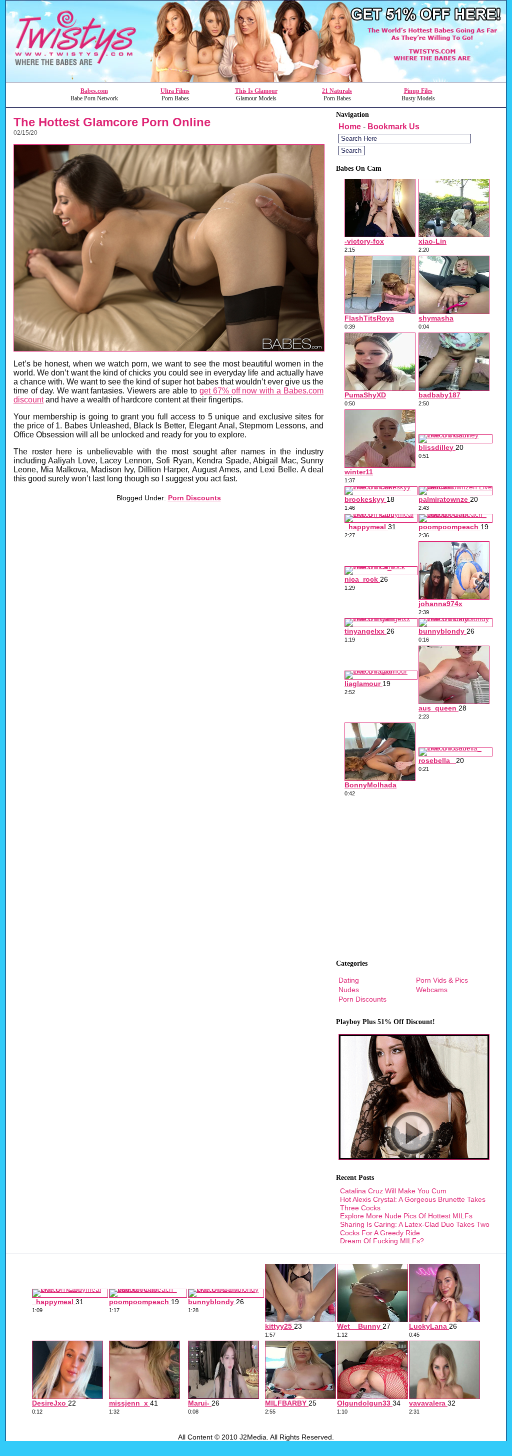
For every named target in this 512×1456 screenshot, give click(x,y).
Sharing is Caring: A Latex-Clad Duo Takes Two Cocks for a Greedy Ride (415, 1228)
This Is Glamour (256, 90)
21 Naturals (337, 90)
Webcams (432, 990)
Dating (348, 980)
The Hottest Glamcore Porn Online (112, 122)
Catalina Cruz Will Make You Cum (393, 1191)
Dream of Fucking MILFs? (382, 1241)
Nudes (348, 990)
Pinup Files (418, 90)
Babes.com (94, 90)
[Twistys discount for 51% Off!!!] (256, 79)
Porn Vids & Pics (442, 980)
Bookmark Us (394, 126)
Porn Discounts (194, 498)
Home (349, 126)
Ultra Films (175, 90)
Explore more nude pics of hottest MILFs (406, 1216)
